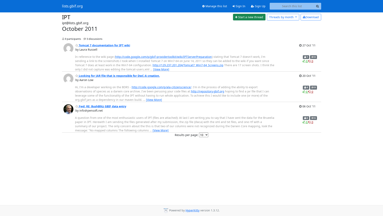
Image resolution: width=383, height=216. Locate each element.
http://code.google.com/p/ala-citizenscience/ (161, 87)
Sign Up (260, 6)
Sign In (240, 6)
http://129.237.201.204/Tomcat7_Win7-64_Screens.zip (188, 65)
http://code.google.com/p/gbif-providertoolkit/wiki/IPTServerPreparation (163, 57)
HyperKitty (192, 210)
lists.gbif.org (72, 6)
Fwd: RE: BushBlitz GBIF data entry (102, 106)
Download (312, 17)
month (281, 17)
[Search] (317, 6)
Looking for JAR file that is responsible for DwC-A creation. (119, 76)
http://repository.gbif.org (207, 91)
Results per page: (186, 135)
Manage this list (216, 6)
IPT (66, 17)
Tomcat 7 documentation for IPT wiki (104, 45)
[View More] (161, 69)
